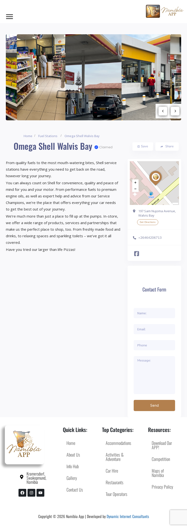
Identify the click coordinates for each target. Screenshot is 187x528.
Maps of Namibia (158, 472)
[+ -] (154, 183)
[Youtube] (40, 493)
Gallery (71, 478)
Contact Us (74, 489)
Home (28, 136)
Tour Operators (116, 494)
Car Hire (112, 470)
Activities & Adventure (115, 456)
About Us (73, 454)
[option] (93, 77)
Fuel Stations (47, 136)
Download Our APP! (162, 445)
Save (144, 146)
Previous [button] (163, 111)
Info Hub (72, 466)
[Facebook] (22, 493)
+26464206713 (150, 238)
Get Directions (148, 222)
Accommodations (118, 443)
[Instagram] (31, 493)
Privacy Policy (162, 487)
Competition (161, 459)
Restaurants (114, 482)
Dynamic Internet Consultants (128, 516)
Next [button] (175, 111)
